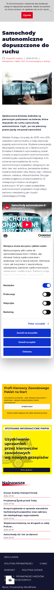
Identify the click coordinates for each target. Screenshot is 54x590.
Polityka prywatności (18, 563)
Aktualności (8, 61)
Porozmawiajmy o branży (38, 61)
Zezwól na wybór (27, 342)
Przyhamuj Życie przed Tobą (20, 500)
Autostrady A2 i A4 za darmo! (21, 534)
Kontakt (9, 570)
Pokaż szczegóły (36, 323)
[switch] (46, 294)
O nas (43, 563)
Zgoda (27, 15)
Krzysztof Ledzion (14, 58)
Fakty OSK (20, 61)
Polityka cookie (32, 570)
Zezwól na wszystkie (27, 333)
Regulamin (11, 557)
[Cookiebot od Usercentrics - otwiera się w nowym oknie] (38, 236)
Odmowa (27, 351)
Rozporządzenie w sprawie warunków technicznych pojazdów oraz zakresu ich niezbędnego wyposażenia (26, 512)
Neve (5, 587)
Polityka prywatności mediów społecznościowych (24, 578)
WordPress (30, 587)
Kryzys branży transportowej (20, 492)
